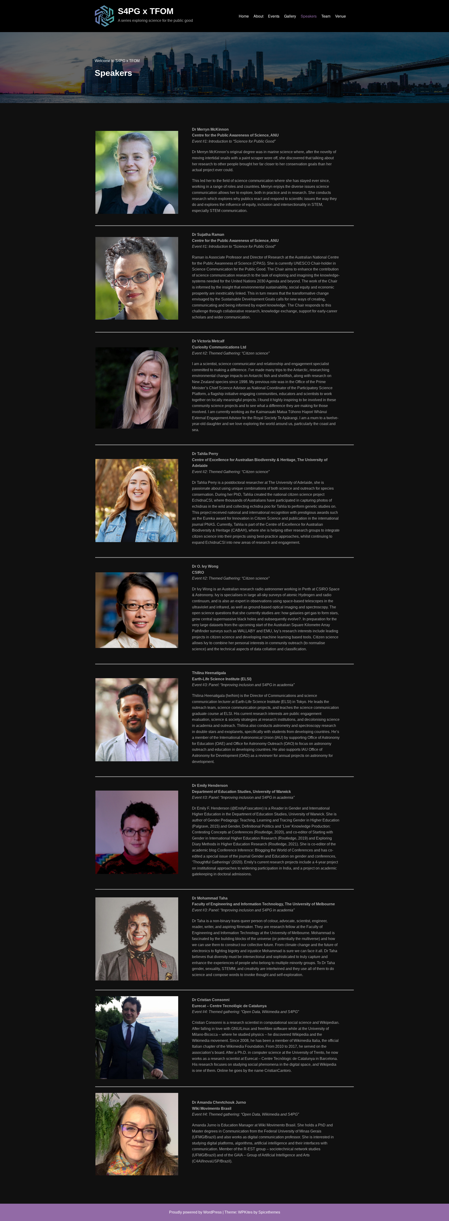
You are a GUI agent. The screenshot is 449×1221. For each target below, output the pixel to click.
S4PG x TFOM (146, 11)
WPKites (245, 1212)
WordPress (212, 1212)
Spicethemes (269, 1212)
